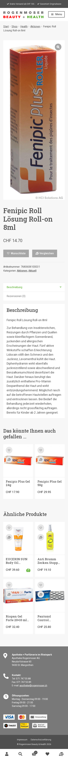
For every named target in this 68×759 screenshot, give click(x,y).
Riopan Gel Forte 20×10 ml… (17, 618)
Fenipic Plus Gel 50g (49, 483)
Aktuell (32, 270)
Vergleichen (46, 253)
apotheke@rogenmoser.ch (33, 685)
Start (6, 26)
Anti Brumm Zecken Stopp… (48, 561)
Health (24, 26)
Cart (31, 751)
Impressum (22, 740)
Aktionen (35, 26)
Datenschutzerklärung (41, 740)
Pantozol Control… (44, 618)
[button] (58, 47)
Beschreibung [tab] (14, 287)
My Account (7, 754)
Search (20, 754)
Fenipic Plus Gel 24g (18, 483)
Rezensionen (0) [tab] (16, 296)
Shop (14, 26)
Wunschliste (47, 754)
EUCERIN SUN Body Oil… (16, 561)
